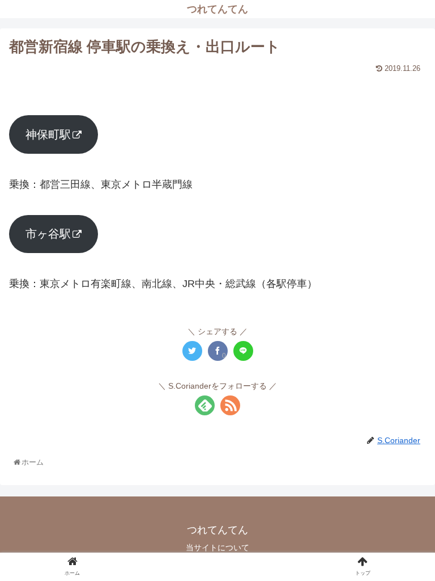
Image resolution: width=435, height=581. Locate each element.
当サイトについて (217, 547)
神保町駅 (48, 134)
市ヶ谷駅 (48, 234)
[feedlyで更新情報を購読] (205, 405)
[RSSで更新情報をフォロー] (230, 405)
